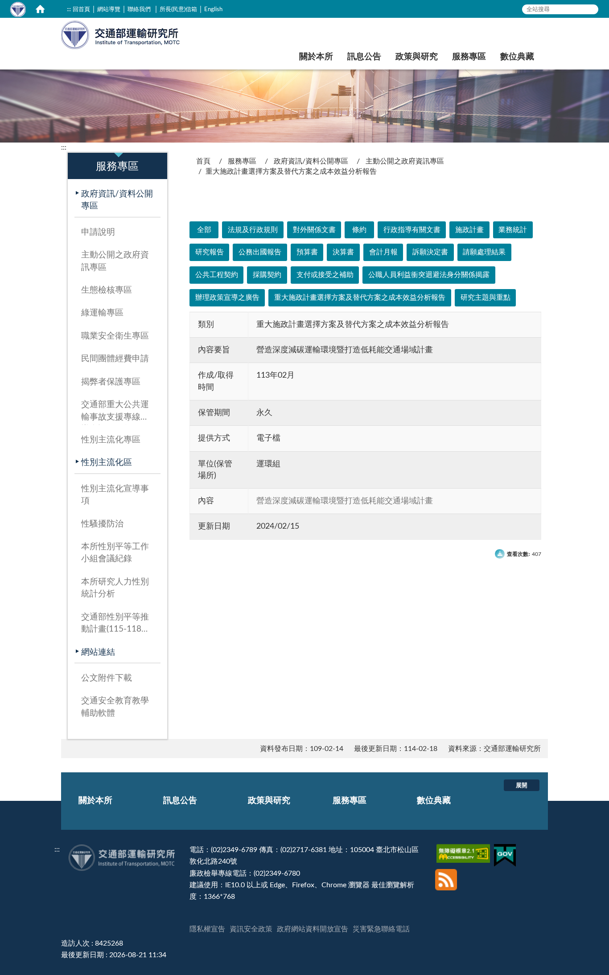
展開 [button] (521, 785)
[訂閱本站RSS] (446, 872)
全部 (204, 229)
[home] (40, 9)
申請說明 (98, 232)
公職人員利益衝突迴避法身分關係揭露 (429, 274)
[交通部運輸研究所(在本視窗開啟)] (121, 33)
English (213, 9)
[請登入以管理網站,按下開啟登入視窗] (18, 9)
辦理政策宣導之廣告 (227, 297)
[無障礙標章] (464, 849)
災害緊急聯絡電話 (381, 929)
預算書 (307, 252)
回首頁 (81, 9)
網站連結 (98, 652)
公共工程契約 (216, 274)
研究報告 (209, 252)
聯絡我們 (139, 9)
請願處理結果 (484, 252)
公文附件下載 (106, 678)
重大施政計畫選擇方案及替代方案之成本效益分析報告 (359, 297)
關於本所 (316, 57)
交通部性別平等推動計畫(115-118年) (115, 625)
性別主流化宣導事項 (115, 495)
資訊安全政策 (251, 929)
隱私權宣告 (207, 929)
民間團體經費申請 (115, 359)
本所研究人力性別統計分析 (115, 588)
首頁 (203, 161)
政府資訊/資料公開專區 (117, 200)
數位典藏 (517, 57)
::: (69, 9)
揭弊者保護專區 (110, 382)
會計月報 (383, 252)
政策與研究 (416, 57)
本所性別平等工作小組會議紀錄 (115, 553)
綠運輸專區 (102, 313)
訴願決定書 (430, 252)
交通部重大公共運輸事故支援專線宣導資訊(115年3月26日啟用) (115, 412)
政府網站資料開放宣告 (312, 929)
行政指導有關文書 (411, 229)
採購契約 (267, 274)
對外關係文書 (314, 229)
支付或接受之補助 (325, 274)
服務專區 (469, 57)
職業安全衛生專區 (115, 336)
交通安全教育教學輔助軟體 (115, 707)
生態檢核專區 (106, 290)
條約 (359, 229)
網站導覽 (108, 9)
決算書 (343, 252)
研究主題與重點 (485, 297)
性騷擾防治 (102, 524)
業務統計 (512, 229)
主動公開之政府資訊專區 (115, 261)
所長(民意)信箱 (178, 9)
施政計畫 (469, 229)
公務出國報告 (260, 252)
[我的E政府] (506, 849)
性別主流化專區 (110, 440)
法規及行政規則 (253, 229)
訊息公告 (364, 57)
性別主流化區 (106, 462)
